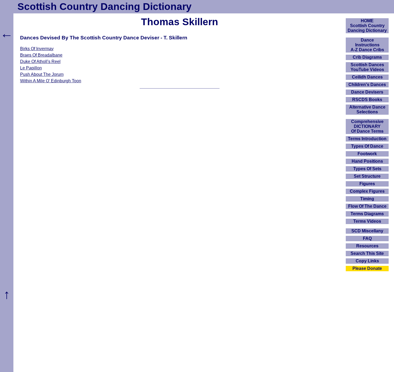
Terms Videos (367, 221)
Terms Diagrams (367, 213)
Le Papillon (31, 68)
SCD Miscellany (367, 231)
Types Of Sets (367, 168)
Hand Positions (367, 161)
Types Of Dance (367, 146)
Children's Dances (367, 84)
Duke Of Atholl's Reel (40, 61)
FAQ (367, 238)
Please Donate (367, 268)
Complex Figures (367, 191)
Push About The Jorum (42, 74)
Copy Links (367, 261)
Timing (367, 198)
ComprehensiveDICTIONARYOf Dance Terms (367, 126)
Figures (367, 183)
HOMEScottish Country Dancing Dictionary (367, 25)
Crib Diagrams (367, 57)
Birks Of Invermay (37, 48)
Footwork (367, 153)
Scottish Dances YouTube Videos (367, 67)
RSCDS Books (367, 99)
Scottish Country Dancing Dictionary (104, 6)
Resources (367, 246)
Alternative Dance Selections (367, 109)
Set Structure (367, 176)
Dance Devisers (367, 92)
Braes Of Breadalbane (41, 55)
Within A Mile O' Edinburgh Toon (50, 81)
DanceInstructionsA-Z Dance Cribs (367, 45)
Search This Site (367, 253)
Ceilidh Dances (367, 77)
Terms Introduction (367, 138)
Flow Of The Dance (367, 206)
